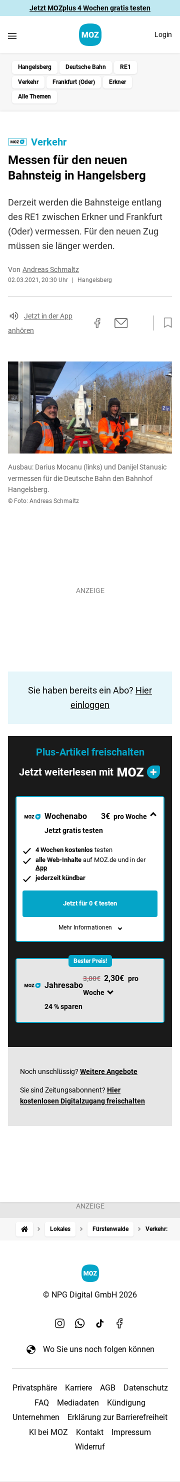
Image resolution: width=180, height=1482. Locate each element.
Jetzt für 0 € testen (90, 903)
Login (163, 34)
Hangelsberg (35, 67)
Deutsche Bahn (86, 67)
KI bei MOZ (48, 1432)
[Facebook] (120, 1323)
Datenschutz (146, 1387)
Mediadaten (78, 1403)
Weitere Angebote (109, 1072)
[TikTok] (100, 1323)
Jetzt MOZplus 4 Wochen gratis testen (90, 8)
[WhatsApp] (80, 1323)
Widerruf (90, 1447)
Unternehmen (36, 1417)
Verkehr (28, 82)
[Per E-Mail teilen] (121, 323)
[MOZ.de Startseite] (90, 35)
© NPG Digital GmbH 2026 (90, 1295)
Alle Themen (34, 96)
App (41, 868)
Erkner (117, 82)
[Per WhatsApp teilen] (140, 323)
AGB (108, 1387)
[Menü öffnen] (12, 35)
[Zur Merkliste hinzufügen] (165, 323)
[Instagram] (60, 1323)
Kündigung (126, 1403)
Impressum (131, 1432)
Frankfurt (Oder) (73, 82)
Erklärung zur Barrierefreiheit (118, 1417)
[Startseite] (24, 1229)
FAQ (41, 1403)
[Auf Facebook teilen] (98, 323)
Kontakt (90, 1432)
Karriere (78, 1387)
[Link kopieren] (80, 323)
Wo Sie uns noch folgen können (98, 1349)
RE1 (125, 67)
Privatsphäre (34, 1387)
